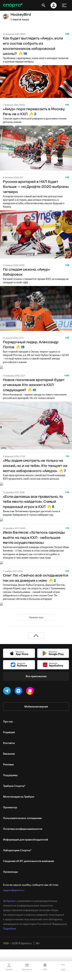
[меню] (64, 5)
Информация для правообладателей (25, 839)
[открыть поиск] (43, 5)
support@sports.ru (13, 890)
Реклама (8, 764)
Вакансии (9, 753)
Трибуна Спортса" (14, 786)
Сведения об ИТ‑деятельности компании (28, 861)
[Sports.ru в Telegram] (7, 691)
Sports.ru (12, 901)
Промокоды (10, 871)
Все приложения (36, 676)
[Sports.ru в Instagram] (30, 691)
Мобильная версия (36, 706)
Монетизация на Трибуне (18, 796)
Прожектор (10, 807)
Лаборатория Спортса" (17, 850)
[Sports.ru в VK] (19, 691)
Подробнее (9, 928)
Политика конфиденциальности (22, 829)
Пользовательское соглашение (22, 818)
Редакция (9, 732)
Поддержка (10, 775)
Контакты (9, 743)
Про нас (8, 721)
